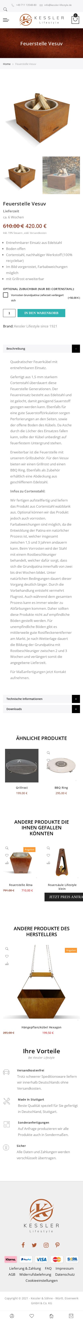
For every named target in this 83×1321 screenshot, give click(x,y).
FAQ (48, 1268)
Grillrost (18, 278)
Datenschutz (65, 1274)
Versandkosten (38, 233)
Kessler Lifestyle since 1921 (35, 326)
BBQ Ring (61, 788)
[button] (9, 767)
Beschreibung (15, 348)
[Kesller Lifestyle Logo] (41, 20)
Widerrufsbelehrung (35, 1274)
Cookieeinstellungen (42, 1280)
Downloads (14, 709)
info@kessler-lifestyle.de (58, 5)
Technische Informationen (24, 699)
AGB (11, 1274)
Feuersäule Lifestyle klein (62, 887)
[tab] (41, 349)
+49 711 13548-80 (26, 5)
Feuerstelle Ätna (21, 885)
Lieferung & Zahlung (25, 1268)
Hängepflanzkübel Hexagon (41, 1027)
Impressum (65, 1268)
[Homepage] (51, 1316)
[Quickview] (9, 753)
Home (6, 64)
